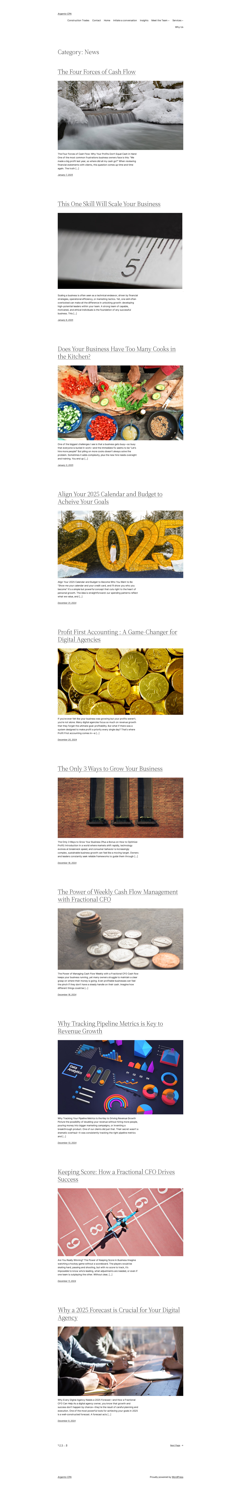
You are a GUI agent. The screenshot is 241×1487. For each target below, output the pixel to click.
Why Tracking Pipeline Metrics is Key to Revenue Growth (110, 1027)
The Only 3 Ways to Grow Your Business (110, 768)
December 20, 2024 (67, 739)
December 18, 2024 (67, 863)
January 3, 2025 (65, 465)
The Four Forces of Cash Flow (97, 71)
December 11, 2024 (67, 1281)
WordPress (177, 1477)
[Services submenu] (182, 20)
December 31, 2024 (67, 603)
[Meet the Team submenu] (168, 20)
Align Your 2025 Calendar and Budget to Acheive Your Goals (110, 497)
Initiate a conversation (125, 20)
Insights (144, 20)
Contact (96, 20)
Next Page (176, 1445)
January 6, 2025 (65, 320)
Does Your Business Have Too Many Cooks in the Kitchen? (117, 352)
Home (107, 20)
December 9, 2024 (67, 1421)
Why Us (179, 27)
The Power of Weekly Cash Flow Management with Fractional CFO (118, 895)
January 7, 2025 (65, 175)
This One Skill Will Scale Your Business (109, 204)
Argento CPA (65, 13)
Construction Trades (78, 20)
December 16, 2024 (67, 994)
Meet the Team (159, 20)
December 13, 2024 (67, 1142)
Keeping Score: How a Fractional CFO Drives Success (116, 1175)
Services (176, 20)
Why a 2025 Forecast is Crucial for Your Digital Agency (119, 1313)
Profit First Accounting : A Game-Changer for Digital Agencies (117, 635)
